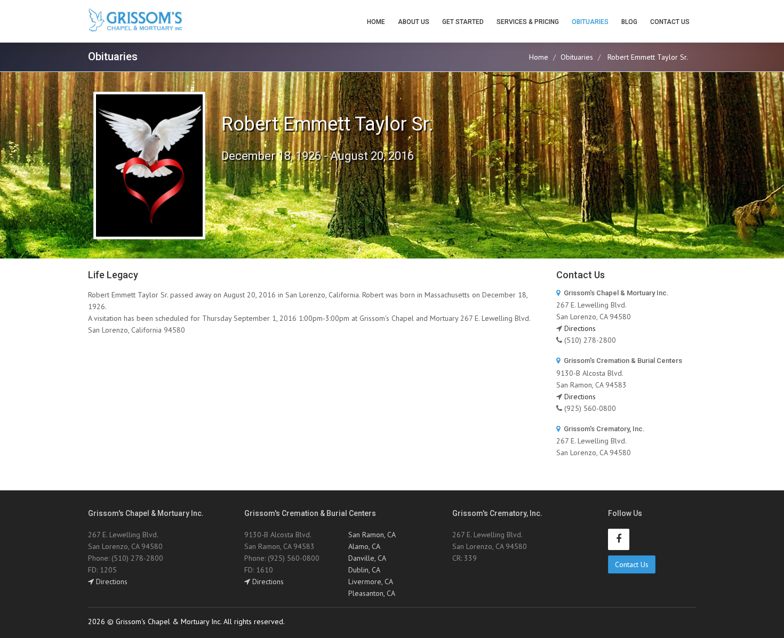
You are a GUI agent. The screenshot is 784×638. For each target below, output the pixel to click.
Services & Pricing (528, 22)
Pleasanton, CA (371, 593)
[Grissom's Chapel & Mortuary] (135, 20)
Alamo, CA (364, 546)
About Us (413, 22)
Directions (580, 328)
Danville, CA (367, 558)
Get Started (463, 22)
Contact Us (670, 22)
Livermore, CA (370, 581)
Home (376, 22)
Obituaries (590, 22)
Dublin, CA (364, 570)
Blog (629, 22)
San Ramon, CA (372, 534)
